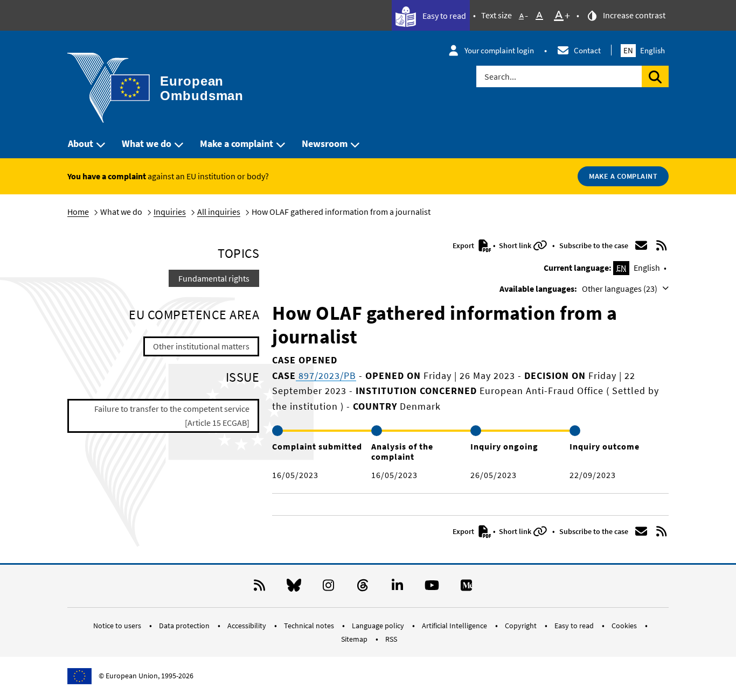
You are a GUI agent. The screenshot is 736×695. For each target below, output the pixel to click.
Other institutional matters (201, 346)
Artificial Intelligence (455, 625)
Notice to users (118, 625)
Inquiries (170, 211)
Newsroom (325, 143)
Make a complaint (236, 143)
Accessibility (247, 625)
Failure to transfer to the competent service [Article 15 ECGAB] (171, 415)
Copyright (521, 625)
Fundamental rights (213, 278)
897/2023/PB (326, 375)
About (80, 143)
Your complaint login (499, 50)
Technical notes (310, 625)
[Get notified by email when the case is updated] (641, 245)
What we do (146, 143)
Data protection (185, 625)
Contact (587, 50)
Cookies (625, 625)
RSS (391, 639)
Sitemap (355, 639)
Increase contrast (633, 15)
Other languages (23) (620, 288)
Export (464, 245)
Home (78, 211)
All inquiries (218, 211)
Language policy (379, 625)
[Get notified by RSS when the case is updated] (661, 245)
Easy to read (443, 15)
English (644, 50)
